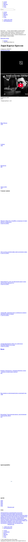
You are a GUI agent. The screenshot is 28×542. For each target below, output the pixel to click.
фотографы (12, 514)
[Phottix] (14, 462)
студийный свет (11, 523)
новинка (10, 515)
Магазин (5, 4)
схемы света (15, 521)
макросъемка (9, 520)
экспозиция (4, 523)
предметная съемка (22, 515)
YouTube (8, 50)
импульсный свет (15, 516)
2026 (2, 500)
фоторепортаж (23, 516)
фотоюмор (15, 515)
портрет (17, 520)
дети (18, 512)
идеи (14, 520)
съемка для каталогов (6, 516)
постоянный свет (19, 523)
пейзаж (2, 519)
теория (20, 521)
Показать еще (11, 507)
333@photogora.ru (7, 21)
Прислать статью (5, 38)
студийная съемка (5, 514)
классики (9, 518)
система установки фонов (17, 518)
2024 (2, 503)
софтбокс (9, 521)
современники (18, 514)
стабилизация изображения (16, 519)
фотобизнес (4, 518)
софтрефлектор (4, 515)
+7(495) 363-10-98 (7, 19)
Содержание (6, 531)
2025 (2, 502)
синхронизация (13, 512)
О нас (4, 7)
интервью (6, 519)
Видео (5, 3)
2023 (2, 504)
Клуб (4, 5)
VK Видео (3, 50)
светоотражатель (5, 512)
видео (20, 512)
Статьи (5, 1)
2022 (2, 505)
